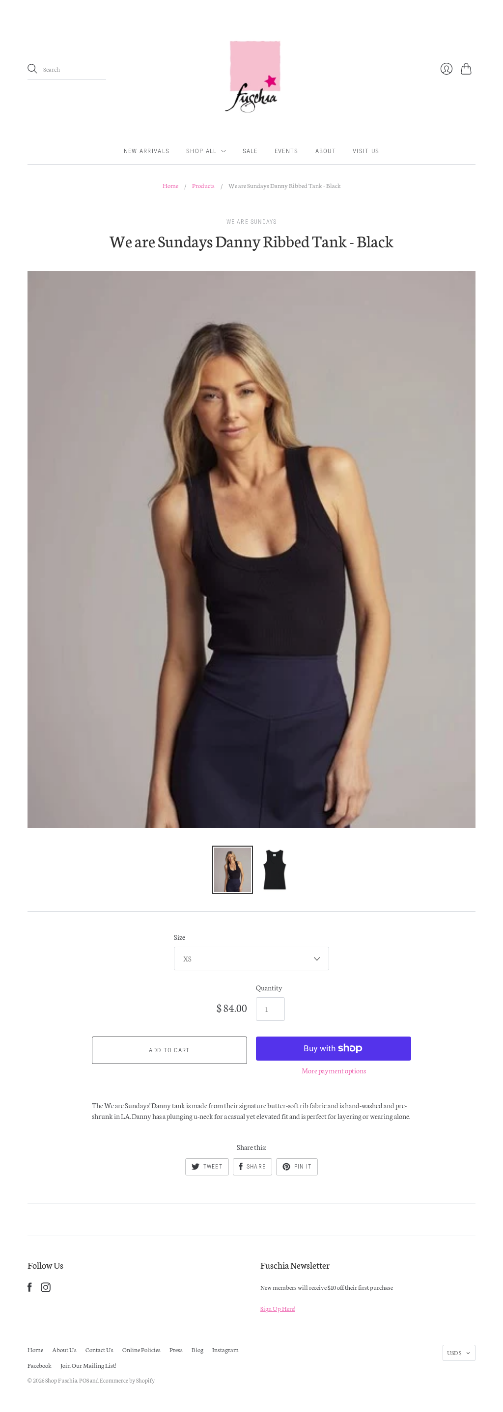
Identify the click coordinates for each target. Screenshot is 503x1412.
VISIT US (366, 151)
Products (203, 185)
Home (170, 185)
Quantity (269, 987)
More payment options (334, 1070)
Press (176, 1349)
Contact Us (99, 1349)
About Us (64, 1349)
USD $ (454, 1353)
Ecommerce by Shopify (127, 1380)
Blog (197, 1349)
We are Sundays (251, 221)
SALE (250, 151)
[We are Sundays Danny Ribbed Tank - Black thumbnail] (232, 870)
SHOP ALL (201, 151)
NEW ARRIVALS (147, 151)
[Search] (32, 69)
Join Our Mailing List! (88, 1365)
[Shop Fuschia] (251, 69)
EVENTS (287, 151)
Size (179, 937)
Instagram (225, 1349)
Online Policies (141, 1349)
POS (84, 1380)
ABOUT (325, 151)
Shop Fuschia (61, 1380)
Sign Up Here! (277, 1308)
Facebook (40, 1365)
